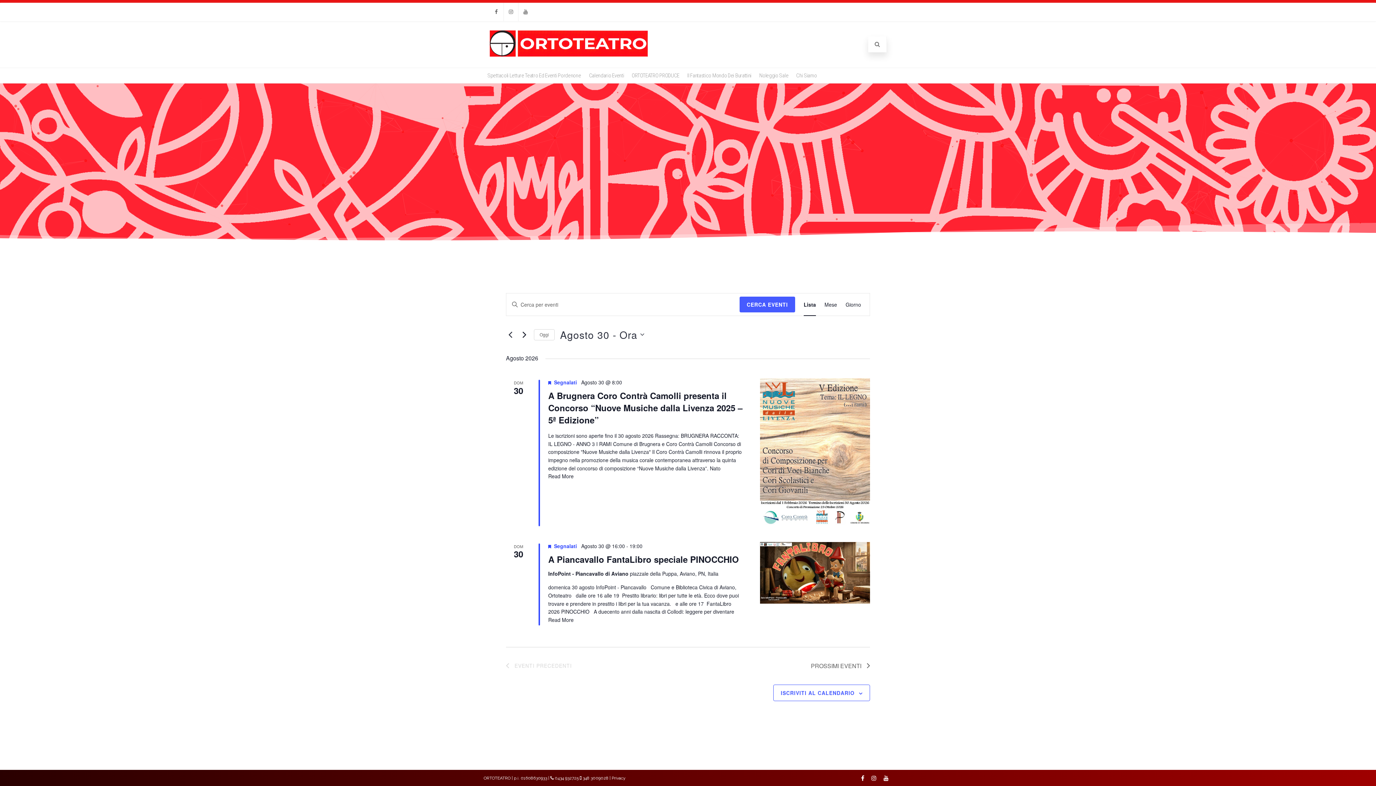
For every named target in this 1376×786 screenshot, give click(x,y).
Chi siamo (806, 75)
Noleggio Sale (773, 75)
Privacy (619, 778)
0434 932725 (567, 778)
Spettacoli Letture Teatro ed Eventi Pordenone (534, 75)
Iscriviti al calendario (818, 692)
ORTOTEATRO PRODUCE (655, 75)
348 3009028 (595, 778)
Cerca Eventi (767, 304)
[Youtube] (526, 12)
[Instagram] (511, 12)
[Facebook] (496, 12)
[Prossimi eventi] (524, 334)
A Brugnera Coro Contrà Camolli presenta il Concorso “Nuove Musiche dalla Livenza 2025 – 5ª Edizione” (645, 407)
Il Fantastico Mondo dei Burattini (719, 75)
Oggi (544, 334)
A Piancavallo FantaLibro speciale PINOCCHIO (643, 559)
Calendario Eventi (606, 75)
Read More (561, 476)
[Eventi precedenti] (510, 334)
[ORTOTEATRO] (569, 56)
